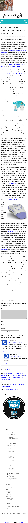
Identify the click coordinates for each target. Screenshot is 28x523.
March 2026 (9, 496)
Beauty (9, 448)
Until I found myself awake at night (16, 74)
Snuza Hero (4, 249)
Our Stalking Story (11, 445)
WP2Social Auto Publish (9, 522)
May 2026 (8, 492)
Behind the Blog (11, 434)
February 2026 (9, 498)
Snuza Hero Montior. (12, 199)
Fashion (10, 449)
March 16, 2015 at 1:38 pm (15, 342)
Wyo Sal (10, 481)
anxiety (19, 373)
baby (23, 373)
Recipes (9, 479)
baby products (4, 375)
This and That (10, 476)
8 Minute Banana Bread (12, 389)
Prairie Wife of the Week (13, 438)
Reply (3, 351)
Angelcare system (18, 95)
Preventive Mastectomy (13, 454)
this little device (12, 231)
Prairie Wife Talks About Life (13, 439)
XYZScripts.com (20, 522)
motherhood (12, 375)
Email (2, 325)
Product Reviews (11, 469)
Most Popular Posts (12, 443)
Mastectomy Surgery (12, 459)
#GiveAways (10, 466)
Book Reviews (11, 468)
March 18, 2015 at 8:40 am (16, 356)
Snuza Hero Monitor (15, 66)
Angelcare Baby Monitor (10, 373)
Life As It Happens (11, 433)
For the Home (11, 451)
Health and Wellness (12, 478)
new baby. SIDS (19, 375)
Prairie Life (10, 437)
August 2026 (9, 487)
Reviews (9, 370)
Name (2, 321)
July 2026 (8, 489)
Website (3, 328)
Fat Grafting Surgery (12, 457)
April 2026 (8, 494)
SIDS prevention (12, 377)
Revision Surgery (11, 460)
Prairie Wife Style (11, 447)
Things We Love (11, 475)
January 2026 (9, 500)
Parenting (10, 435)
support (8, 379)
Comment (3, 308)
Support (10, 461)
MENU (1, 22)
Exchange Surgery (11, 456)
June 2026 (8, 491)
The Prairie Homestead (13, 473)
